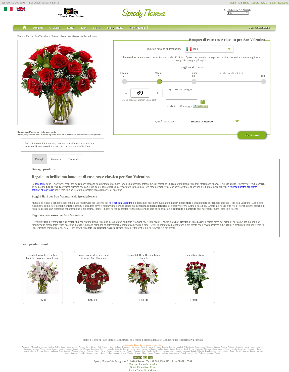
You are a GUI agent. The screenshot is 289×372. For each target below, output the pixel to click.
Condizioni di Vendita (129, 339)
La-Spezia (152, 349)
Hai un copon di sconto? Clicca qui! (139, 99)
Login (273, 2)
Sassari (252, 351)
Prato (172, 351)
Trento (123, 353)
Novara (40, 351)
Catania (231, 347)
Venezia (157, 353)
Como (253, 347)
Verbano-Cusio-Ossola (170, 353)
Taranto (89, 353)
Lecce (166, 349)
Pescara (129, 351)
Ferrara (61, 349)
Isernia (144, 349)
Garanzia (56, 159)
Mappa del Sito (152, 339)
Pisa (143, 351)
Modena (26, 351)
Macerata (199, 349)
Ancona (44, 347)
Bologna (149, 347)
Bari (111, 347)
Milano (258, 349)
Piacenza (137, 351)
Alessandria (35, 347)
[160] (263, 81)
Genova (103, 349)
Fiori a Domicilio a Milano (143, 370)
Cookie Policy (170, 339)
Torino (109, 353)
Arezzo (81, 347)
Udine (143, 353)
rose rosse (39, 183)
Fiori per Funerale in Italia (143, 364)
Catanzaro (239, 347)
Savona (260, 351)
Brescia (165, 347)
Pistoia (149, 351)
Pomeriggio (186, 106)
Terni (103, 353)
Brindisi (172, 347)
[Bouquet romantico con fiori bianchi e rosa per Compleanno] (42, 277)
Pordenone (157, 351)
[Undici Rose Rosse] (194, 277)
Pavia (103, 351)
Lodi (186, 349)
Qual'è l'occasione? (165, 121)
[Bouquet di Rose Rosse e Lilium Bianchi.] (144, 277)
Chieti (247, 347)
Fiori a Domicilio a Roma (143, 367)
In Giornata (202, 106)
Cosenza (260, 347)
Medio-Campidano (239, 349)
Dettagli (39, 159)
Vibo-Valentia (200, 353)
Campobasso (200, 347)
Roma (232, 351)
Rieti (219, 351)
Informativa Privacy (191, 339)
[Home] (144, 12)
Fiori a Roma (137, 27)
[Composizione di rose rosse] (93, 277)
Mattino (173, 106)
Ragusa (178, 351)
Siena (67, 353)
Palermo (90, 351)
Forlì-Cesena (85, 349)
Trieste (137, 353)
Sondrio (82, 353)
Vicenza (210, 353)
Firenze (69, 349)
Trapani (116, 353)
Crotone (36, 349)
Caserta (224, 347)
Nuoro (46, 351)
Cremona (27, 349)
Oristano (74, 351)
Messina (251, 349)
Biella (142, 347)
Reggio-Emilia (210, 351)
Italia (195, 48)
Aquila (74, 347)
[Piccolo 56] (124, 81)
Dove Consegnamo (259, 27)
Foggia (75, 349)
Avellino (105, 347)
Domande (73, 159)
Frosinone (95, 349)
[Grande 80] (194, 81)
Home (233, 2)
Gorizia (111, 349)
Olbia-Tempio (64, 351)
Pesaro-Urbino (119, 351)
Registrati (283, 2)
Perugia (109, 351)
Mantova (207, 349)
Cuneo (42, 349)
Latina (160, 349)
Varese (150, 353)
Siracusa (74, 353)
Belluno (118, 347)
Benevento (126, 347)
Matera (227, 349)
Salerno (246, 351)
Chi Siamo (243, 2)
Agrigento (26, 347)
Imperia (126, 349)
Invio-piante (135, 349)
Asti (99, 347)
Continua (252, 135)
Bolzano (157, 347)
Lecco (172, 349)
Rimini (225, 351)
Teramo (97, 353)
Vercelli (183, 353)
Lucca (191, 349)
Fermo (54, 349)
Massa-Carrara (217, 349)
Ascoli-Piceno (91, 347)
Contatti (255, 2)
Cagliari (180, 347)
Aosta (69, 347)
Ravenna (186, 351)
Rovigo (238, 351)
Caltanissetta (189, 347)
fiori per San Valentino (120, 202)
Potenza (166, 351)
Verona (190, 353)
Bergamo (135, 347)
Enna (49, 349)
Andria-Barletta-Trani (57, 347)
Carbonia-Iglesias (213, 347)
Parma (96, 351)
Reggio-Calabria (197, 351)
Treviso (130, 353)
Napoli (33, 351)
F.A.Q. (264, 2)
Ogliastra (54, 351)
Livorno (179, 349)
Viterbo (217, 353)
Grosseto (118, 349)
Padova (82, 351)
